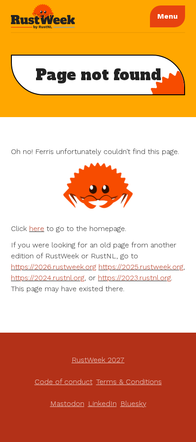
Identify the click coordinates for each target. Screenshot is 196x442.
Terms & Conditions (129, 381)
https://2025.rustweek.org (140, 266)
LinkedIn (102, 403)
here (36, 228)
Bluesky (133, 403)
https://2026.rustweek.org (53, 266)
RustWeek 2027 (98, 359)
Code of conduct (64, 381)
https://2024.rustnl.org (47, 277)
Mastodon (67, 403)
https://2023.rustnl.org (134, 277)
